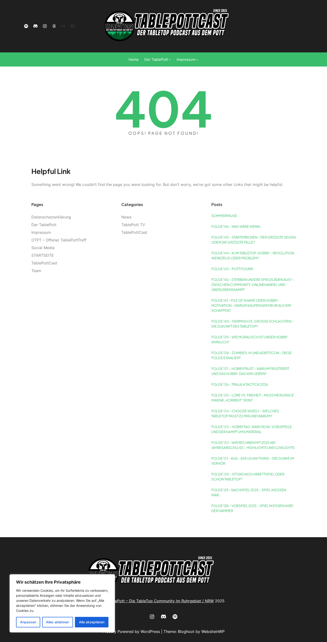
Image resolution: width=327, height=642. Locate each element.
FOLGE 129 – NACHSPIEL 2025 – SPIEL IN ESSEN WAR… (248, 492)
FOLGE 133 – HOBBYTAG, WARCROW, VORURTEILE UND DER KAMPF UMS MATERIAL (251, 429)
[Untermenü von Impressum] (197, 59)
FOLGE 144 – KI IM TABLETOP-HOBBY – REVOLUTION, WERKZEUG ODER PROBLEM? (253, 255)
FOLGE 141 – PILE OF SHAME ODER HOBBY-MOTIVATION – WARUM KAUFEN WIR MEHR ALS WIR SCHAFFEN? (251, 305)
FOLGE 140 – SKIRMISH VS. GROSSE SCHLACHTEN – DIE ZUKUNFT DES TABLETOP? (252, 323)
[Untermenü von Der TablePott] (170, 59)
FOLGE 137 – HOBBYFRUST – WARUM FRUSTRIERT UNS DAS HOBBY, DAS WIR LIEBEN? (250, 371)
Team (36, 270)
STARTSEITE (42, 255)
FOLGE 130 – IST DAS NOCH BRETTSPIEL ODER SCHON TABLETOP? (247, 476)
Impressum (41, 232)
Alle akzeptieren (91, 622)
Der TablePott (43, 224)
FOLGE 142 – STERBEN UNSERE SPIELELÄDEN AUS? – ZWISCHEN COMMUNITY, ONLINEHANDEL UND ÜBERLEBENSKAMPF (252, 284)
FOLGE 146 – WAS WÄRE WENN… (236, 226)
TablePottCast (44, 263)
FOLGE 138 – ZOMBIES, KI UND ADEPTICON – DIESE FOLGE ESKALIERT (251, 355)
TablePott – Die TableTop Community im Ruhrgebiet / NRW (160, 600)
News (126, 217)
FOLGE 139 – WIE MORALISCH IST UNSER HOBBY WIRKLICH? (249, 339)
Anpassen (28, 622)
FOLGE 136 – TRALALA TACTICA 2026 (239, 384)
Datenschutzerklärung (51, 217)
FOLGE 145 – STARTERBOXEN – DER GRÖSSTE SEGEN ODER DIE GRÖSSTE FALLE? (253, 239)
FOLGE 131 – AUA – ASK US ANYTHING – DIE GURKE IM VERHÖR (252, 460)
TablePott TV (133, 224)
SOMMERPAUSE (224, 215)
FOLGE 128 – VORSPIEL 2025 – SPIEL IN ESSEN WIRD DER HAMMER (252, 508)
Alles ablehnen (57, 622)
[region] (62, 603)
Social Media (43, 247)
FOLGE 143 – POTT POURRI (232, 269)
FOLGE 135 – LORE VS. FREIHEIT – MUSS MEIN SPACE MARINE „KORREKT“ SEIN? (252, 397)
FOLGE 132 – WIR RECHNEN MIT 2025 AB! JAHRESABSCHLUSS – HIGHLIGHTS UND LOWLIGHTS (253, 445)
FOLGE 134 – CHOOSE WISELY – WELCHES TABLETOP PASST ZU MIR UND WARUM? (245, 413)
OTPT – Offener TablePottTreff (58, 240)
